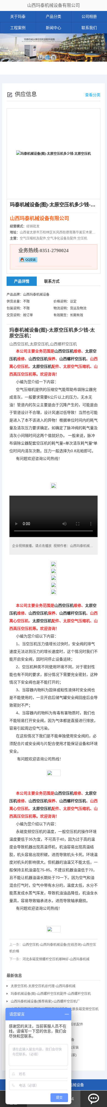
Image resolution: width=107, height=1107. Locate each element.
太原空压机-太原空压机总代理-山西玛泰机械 (43, 986)
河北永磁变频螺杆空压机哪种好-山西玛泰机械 (55, 959)
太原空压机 (61, 330)
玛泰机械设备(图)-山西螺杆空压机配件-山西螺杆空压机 (51, 994)
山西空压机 (19, 344)
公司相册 (89, 16)
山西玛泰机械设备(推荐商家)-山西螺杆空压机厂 (45, 1001)
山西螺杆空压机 (63, 344)
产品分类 (53, 16)
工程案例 (18, 27)
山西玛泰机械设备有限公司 (53, 5)
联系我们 (89, 27)
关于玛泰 (18, 16)
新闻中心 (53, 27)
